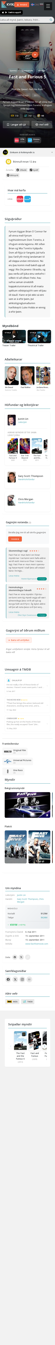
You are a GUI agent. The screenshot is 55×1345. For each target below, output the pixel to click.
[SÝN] (20, 199)
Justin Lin (23, 418)
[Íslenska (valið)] (32, 4)
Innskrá (15, 539)
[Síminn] (27, 199)
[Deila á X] (21, 957)
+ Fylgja (42, 579)
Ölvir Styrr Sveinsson (27, 615)
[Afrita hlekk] (27, 957)
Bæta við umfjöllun (18, 640)
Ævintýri (41, 70)
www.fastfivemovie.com (36, 943)
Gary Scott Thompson (30, 476)
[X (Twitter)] (15, 979)
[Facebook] (8, 979)
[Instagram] (22, 979)
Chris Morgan (25, 499)
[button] (44, 1046)
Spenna (13, 70)
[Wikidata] (29, 979)
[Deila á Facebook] (14, 957)
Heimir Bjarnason (29, 578)
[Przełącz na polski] (41, 4)
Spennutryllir (27, 70)
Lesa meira (14, 575)
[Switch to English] (37, 4)
